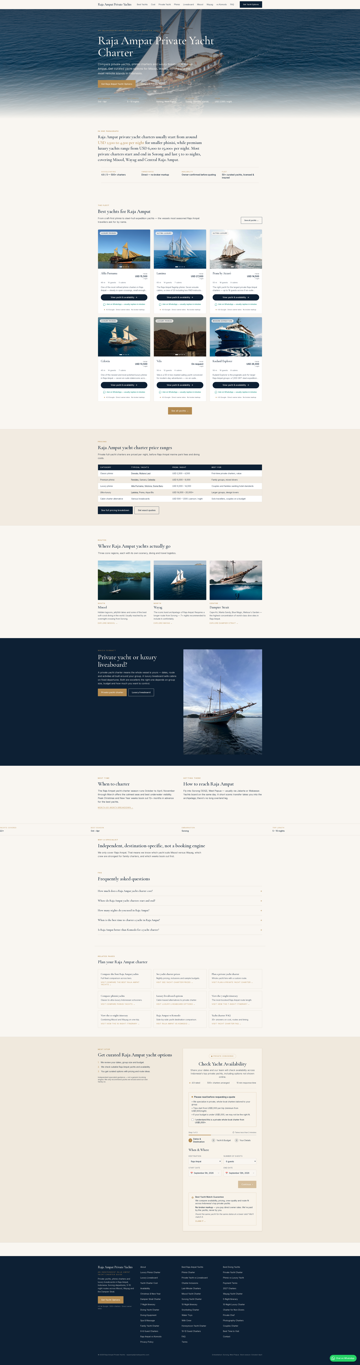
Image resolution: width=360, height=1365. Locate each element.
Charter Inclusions (190, 1283)
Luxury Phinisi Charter (150, 1272)
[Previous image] (101, 249)
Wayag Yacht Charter (233, 1294)
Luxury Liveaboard (149, 1277)
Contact (226, 1336)
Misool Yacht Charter (191, 1294)
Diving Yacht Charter (149, 1310)
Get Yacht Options (251, 4)
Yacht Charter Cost (149, 1283)
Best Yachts (142, 4)
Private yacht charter (112, 692)
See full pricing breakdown (115, 510)
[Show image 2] (123, 266)
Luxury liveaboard (141, 692)
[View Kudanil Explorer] (236, 336)
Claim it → (200, 1221)
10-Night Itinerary (189, 1304)
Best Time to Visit (231, 1331)
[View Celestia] (124, 336)
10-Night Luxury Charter (234, 1304)
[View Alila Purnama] (124, 249)
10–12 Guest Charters (191, 1331)
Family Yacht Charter (149, 1326)
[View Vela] (180, 336)
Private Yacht (165, 4)
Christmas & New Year (150, 1294)
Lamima (134, 492)
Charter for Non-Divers (233, 1310)
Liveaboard (188, 4)
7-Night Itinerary (147, 1304)
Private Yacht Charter (233, 1272)
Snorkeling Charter (190, 1310)
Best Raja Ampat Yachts (192, 1267)
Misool (200, 4)
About (143, 1267)
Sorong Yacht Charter (192, 1299)
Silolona (148, 486)
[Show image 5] (128, 266)
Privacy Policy (146, 1342)
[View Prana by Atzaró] (236, 249)
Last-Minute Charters (191, 1288)
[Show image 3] (125, 266)
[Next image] (146, 249)
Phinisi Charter (188, 1272)
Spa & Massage (147, 1320)
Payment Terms (230, 1283)
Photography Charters (233, 1320)
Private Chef (229, 1315)
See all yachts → (251, 220)
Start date (194, 1168)
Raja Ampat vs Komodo (151, 1336)
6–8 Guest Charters (149, 1331)
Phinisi (177, 4)
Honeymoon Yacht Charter (194, 1326)
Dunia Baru (158, 486)
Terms (184, 1342)
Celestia (151, 480)
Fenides (135, 480)
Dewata (134, 473)
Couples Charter (230, 1326)
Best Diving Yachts (231, 1267)
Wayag (210, 4)
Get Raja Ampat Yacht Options (116, 84)
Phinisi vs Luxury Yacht (233, 1277)
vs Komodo (221, 4)
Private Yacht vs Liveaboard (195, 1277)
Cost (153, 4)
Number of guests (233, 1156)
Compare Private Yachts (153, 84)
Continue (247, 1184)
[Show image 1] (120, 266)
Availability (145, 1288)
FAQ (232, 4)
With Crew (186, 1320)
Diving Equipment (148, 1315)
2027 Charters (229, 1288)
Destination (195, 1156)
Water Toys (187, 1315)
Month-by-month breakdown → (115, 807)
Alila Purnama (137, 486)
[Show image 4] (126, 266)
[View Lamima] (180, 249)
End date (228, 1168)
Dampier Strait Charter (150, 1299)
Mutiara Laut (144, 473)
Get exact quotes (147, 510)
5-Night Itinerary (230, 1299)
